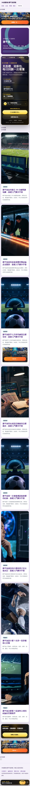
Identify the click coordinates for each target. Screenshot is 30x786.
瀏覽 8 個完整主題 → (8, 51)
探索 (3, 6)
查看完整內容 (15, 117)
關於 (14, 6)
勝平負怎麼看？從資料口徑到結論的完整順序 (15, 712)
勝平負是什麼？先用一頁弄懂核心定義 (15, 641)
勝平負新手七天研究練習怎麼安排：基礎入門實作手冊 (15, 335)
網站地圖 (22, 771)
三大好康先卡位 (15, 112)
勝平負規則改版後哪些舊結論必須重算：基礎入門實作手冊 (15, 263)
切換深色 (20, 5)
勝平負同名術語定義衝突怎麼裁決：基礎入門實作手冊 (15, 424)
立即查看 (22, 782)
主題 (6, 6)
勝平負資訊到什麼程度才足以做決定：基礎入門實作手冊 (15, 569)
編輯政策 (10, 771)
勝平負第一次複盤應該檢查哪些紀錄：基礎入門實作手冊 (15, 497)
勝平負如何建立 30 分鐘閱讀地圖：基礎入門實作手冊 (14, 190)
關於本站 (16, 771)
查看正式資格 (15, 734)
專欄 (10, 6)
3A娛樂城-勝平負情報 (9, 2)
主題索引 (4, 771)
